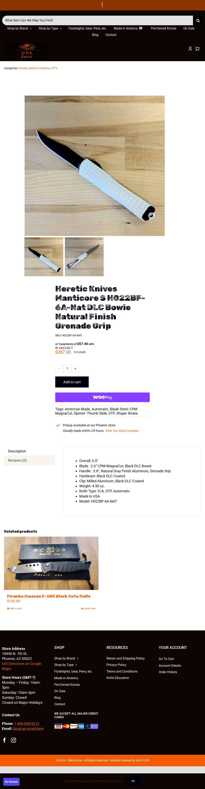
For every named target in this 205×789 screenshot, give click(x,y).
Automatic (100, 409)
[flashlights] (26, 44)
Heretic (23, 68)
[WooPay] (102, 397)
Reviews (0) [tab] (17, 460)
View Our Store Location (122, 431)
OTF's (53, 68)
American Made (77, 409)
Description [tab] (17, 451)
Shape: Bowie (127, 413)
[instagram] (13, 740)
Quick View (89, 608)
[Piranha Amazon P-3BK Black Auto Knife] (51, 563)
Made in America (39, 68)
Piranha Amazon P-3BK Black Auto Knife (48, 596)
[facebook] (4, 740)
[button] (76, 346)
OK (133, 781)
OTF (112, 413)
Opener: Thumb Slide (90, 413)
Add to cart (72, 382)
